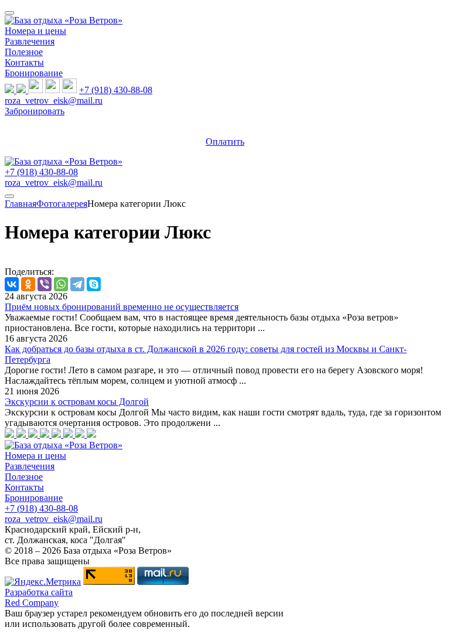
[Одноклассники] (28, 284)
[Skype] (94, 284)
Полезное (24, 52)
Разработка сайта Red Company (39, 597)
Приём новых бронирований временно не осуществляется (121, 307)
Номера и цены (35, 31)
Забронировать (34, 111)
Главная (20, 204)
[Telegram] (77, 284)
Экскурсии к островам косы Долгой (77, 402)
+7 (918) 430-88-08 (115, 90)
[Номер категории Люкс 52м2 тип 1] (10, 434)
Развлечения (29, 41)
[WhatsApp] (61, 284)
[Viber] (45, 284)
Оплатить (225, 141)
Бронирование (34, 73)
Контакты (24, 62)
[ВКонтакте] (12, 284)
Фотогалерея (61, 204)
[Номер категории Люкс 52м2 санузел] (57, 434)
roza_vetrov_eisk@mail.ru (54, 100)
